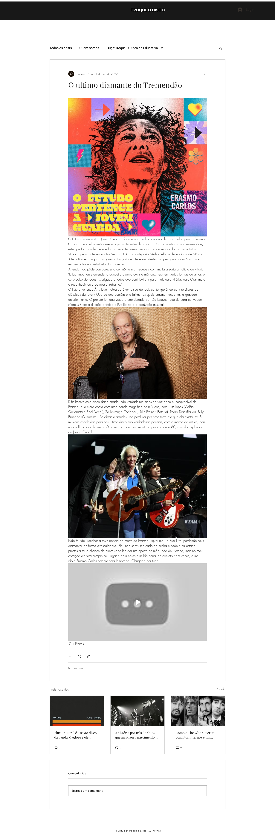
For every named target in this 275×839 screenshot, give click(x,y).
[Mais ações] (204, 74)
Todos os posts (61, 48)
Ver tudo (220, 689)
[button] (220, 48)
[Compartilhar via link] (88, 656)
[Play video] (137, 602)
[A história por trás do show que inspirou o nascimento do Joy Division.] (138, 711)
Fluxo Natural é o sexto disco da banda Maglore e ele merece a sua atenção (75, 734)
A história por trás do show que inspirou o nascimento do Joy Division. (137, 734)
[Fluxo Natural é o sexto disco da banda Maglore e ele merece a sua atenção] (77, 711)
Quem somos (89, 48)
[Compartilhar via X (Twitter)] (79, 656)
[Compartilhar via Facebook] (70, 656)
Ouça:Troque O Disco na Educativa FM (135, 48)
